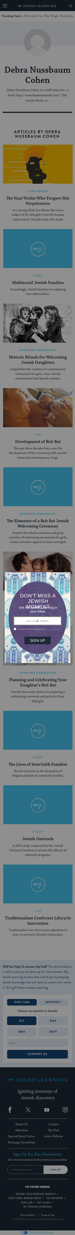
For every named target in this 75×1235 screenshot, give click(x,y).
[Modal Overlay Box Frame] (37, 617)
